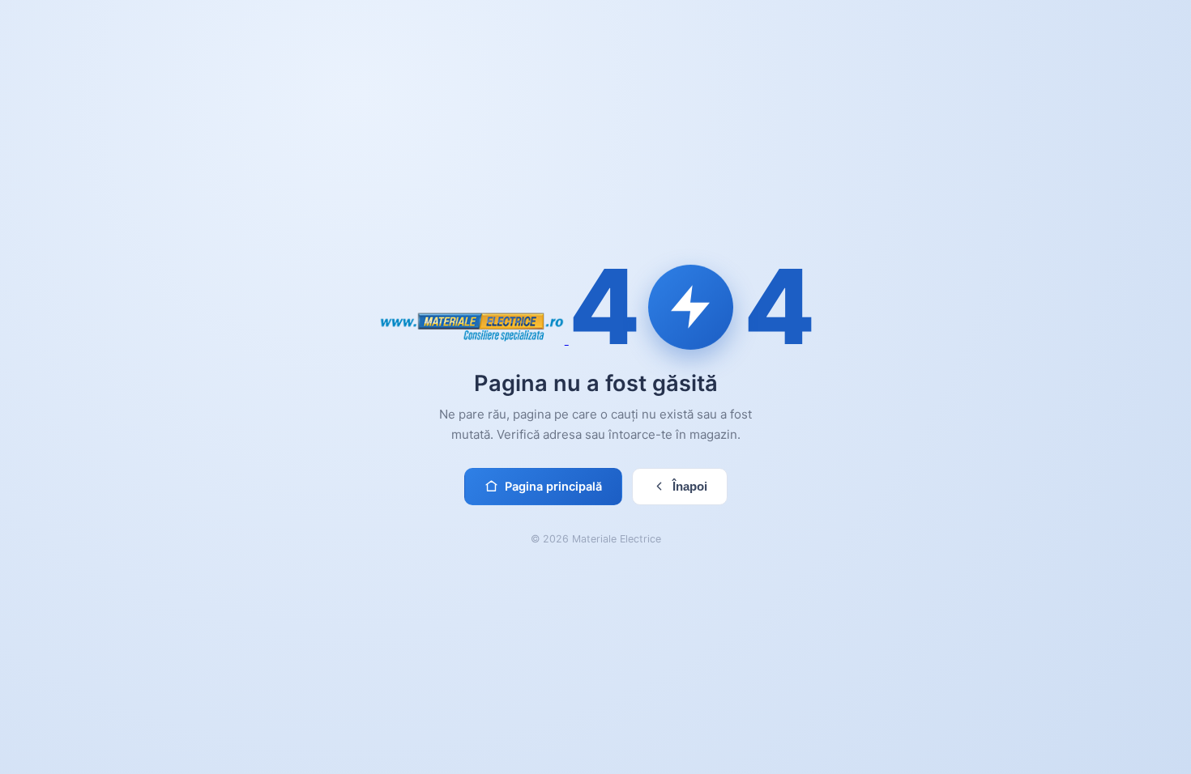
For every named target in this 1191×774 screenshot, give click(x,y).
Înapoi (689, 486)
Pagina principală (553, 486)
